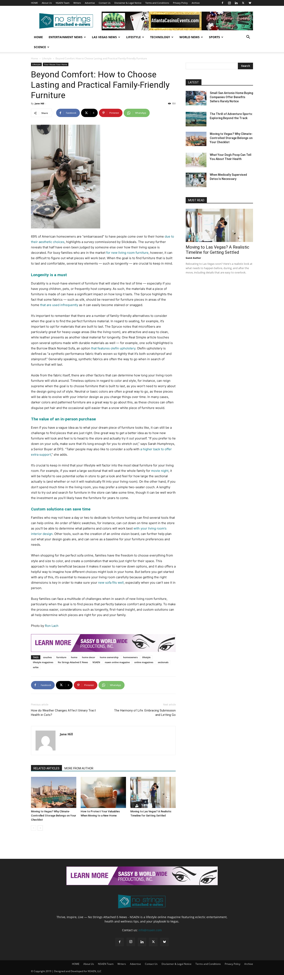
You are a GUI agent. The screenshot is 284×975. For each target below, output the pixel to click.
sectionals (163, 662)
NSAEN (96, 662)
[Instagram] (229, 3)
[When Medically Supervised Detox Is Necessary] (196, 180)
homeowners (130, 657)
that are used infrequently (59, 305)
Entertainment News (66, 37)
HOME (34, 2)
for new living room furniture (127, 253)
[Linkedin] (236, 3)
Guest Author (193, 257)
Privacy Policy (180, 2)
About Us (47, 2)
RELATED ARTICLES (46, 768)
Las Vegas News (104, 37)
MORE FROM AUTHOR (78, 768)
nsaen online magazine (117, 662)
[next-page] (40, 828)
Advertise (90, 2)
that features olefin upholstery (113, 348)
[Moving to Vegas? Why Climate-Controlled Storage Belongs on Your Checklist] (53, 792)
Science (40, 47)
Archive (196, 2)
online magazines (143, 662)
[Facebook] (222, 3)
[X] (243, 3)
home (74, 657)
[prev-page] (33, 828)
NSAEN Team (62, 2)
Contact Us (104, 2)
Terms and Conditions (157, 2)
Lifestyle (133, 37)
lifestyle (146, 657)
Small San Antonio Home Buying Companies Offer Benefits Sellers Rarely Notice (231, 97)
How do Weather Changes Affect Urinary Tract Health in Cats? (63, 713)
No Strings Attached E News (73, 662)
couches (47, 657)
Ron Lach (51, 626)
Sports (214, 37)
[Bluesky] (250, 3)
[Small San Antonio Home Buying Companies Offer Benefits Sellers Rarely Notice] (196, 98)
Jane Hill (39, 103)
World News (189, 37)
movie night (159, 471)
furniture (61, 657)
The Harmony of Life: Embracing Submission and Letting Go (145, 713)
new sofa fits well (111, 583)
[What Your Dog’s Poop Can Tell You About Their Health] (196, 160)
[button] (248, 37)
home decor (88, 657)
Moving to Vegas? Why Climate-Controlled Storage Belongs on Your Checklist (53, 815)
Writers (77, 2)
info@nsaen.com (150, 930)
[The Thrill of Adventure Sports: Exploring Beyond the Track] (196, 119)
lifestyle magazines (43, 662)
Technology (160, 37)
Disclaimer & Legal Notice (127, 2)
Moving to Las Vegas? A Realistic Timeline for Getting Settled (217, 250)
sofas (35, 667)
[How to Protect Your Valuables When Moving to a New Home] (103, 792)
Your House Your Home (55, 64)
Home (38, 37)
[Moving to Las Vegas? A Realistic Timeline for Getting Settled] (153, 792)
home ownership (109, 657)
